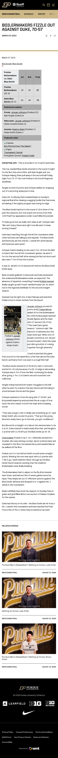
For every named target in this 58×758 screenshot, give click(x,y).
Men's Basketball (9, 573)
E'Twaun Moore (44, 309)
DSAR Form (6, 737)
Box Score (7, 64)
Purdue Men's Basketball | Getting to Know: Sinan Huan (26, 658)
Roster (41, 14)
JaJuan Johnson (19, 112)
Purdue (25, 156)
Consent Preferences (24, 732)
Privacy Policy (7, 732)
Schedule (29, 14)
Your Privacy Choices (22, 737)
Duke (32, 156)
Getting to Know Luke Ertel (15, 611)
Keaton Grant (18, 129)
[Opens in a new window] (14, 703)
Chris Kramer (7, 438)
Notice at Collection (41, 737)
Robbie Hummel (47, 281)
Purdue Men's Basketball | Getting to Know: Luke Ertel (29, 565)
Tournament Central (13, 152)
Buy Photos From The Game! (17, 146)
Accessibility (7, 742)
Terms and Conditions (44, 732)
